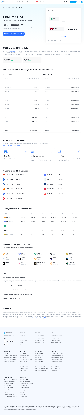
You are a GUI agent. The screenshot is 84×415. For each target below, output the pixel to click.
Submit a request (8, 337)
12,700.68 (53, 221)
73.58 (73, 230)
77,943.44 (23, 217)
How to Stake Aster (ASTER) (57, 357)
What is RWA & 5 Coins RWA (9, 390)
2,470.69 (23, 221)
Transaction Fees (23, 340)
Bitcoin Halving (54, 370)
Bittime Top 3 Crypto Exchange (10, 353)
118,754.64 (74, 221)
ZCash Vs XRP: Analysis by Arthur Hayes (12, 359)
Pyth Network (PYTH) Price (25, 363)
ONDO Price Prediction (8, 392)
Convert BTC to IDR (39, 337)
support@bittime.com (9, 335)
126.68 (62, 230)
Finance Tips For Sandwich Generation (28, 383)
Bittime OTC (22, 335)
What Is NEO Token (23, 396)
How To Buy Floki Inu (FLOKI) (41, 366)
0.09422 (23, 234)
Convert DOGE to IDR (39, 342)
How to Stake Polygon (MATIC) (57, 361)
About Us (21, 342)
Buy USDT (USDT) (39, 357)
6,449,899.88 (63, 217)
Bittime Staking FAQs (55, 340)
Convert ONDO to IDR (39, 340)
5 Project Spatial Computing (9, 389)
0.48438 (52, 234)
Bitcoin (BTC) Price (23, 353)
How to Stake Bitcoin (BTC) (56, 359)
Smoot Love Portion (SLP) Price (26, 359)
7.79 (62, 234)
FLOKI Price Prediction (8, 387)
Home (4, 7)
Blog (55, 1)
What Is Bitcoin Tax (24, 389)
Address (7, 338)
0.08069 (43, 234)
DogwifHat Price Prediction (9, 381)
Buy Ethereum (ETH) (39, 355)
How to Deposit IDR (55, 338)
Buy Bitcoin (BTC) (39, 353)
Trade (18, 1)
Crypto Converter (10, 7)
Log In (65, 1)
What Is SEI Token (23, 392)
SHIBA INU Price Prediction (9, 383)
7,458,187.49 (33, 217)
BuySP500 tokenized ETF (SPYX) (14, 33)
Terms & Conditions (24, 337)
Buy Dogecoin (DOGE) (39, 359)
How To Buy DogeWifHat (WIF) (41, 368)
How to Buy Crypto (39, 361)
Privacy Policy (43, 318)
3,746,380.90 (74, 217)
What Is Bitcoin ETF (55, 364)
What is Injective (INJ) (24, 387)
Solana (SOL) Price (23, 361)
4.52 (73, 234)
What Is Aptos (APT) (24, 385)
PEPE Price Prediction (8, 385)
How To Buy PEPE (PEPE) (40, 364)
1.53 (22, 230)
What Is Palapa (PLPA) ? (24, 379)
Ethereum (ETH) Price (24, 355)
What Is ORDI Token (55, 366)
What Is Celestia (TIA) (55, 368)
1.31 (42, 230)
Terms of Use (35, 318)
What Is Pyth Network (24, 390)
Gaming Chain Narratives (9, 394)
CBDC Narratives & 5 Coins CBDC (10, 396)
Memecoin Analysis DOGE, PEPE (10, 379)
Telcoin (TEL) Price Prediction (10, 361)
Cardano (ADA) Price (24, 368)
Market (13, 1)
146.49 (32, 230)
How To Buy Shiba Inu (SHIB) (41, 363)
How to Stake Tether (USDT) (57, 355)
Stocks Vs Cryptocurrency (25, 381)
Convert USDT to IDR (39, 335)
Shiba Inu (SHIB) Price (24, 364)
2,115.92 (43, 221)
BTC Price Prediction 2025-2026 (10, 355)
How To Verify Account (56, 337)
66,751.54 (44, 217)
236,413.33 (33, 221)
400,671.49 (53, 217)
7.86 (52, 230)
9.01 (31, 234)
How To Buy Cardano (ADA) (41, 370)
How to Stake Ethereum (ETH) (57, 353)
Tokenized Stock (26, 1)
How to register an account (56, 335)
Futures (35, 1)
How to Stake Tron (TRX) (56, 363)
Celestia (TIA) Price (24, 366)
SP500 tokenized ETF (13, 51)
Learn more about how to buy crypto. (11, 145)
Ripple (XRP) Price (23, 370)
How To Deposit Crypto (56, 342)
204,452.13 (63, 221)
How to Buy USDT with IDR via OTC (11, 357)
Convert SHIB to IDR (39, 338)
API (20, 344)
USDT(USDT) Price (23, 357)
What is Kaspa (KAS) (24, 394)
